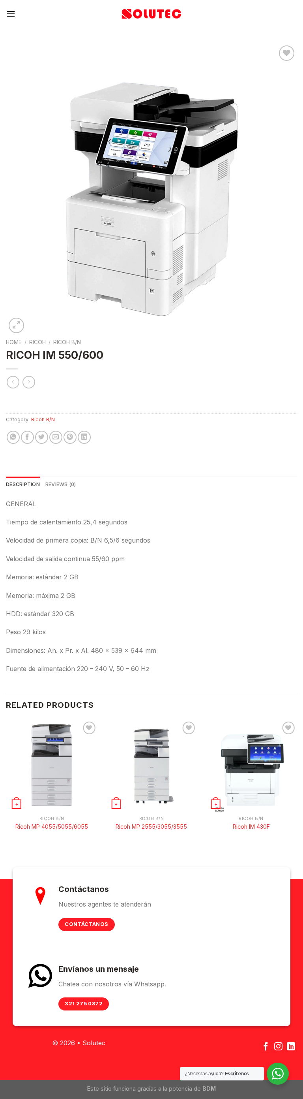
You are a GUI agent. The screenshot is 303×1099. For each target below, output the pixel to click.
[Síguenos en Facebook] (266, 1047)
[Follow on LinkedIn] (291, 1047)
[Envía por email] (55, 437)
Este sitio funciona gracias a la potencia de (151, 1088)
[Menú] (10, 13)
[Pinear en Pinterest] (70, 437)
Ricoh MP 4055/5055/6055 (51, 826)
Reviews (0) (60, 484)
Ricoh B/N (67, 342)
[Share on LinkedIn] (84, 437)
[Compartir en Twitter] (41, 437)
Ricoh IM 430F (251, 826)
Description (23, 484)
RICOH (37, 342)
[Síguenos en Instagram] (278, 1047)
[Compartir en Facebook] (27, 437)
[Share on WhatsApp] (13, 437)
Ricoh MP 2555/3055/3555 (151, 826)
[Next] (297, 782)
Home (14, 342)
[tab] (23, 484)
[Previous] (6, 782)
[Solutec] (151, 14)
